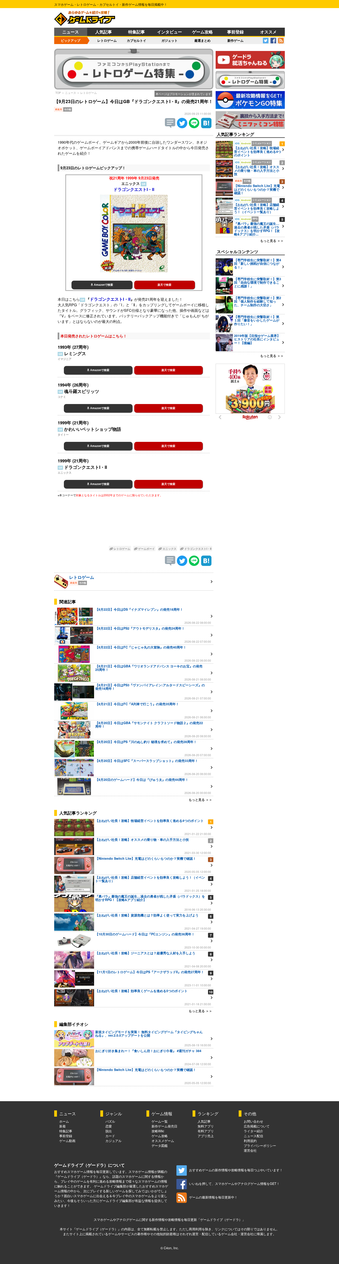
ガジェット (169, 40)
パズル (110, 1121)
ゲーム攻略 (202, 32)
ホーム (64, 1121)
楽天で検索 (164, 284)
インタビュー (169, 32)
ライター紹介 (253, 1131)
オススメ (268, 32)
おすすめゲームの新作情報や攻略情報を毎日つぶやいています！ (236, 1170)
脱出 (108, 1131)
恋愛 (108, 1126)
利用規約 (250, 1140)
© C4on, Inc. (170, 1248)
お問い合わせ (253, 1121)
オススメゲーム (163, 1140)
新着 (62, 1126)
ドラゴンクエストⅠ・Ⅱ (197, 548)
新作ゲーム (235, 40)
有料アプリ (206, 1131)
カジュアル (113, 1140)
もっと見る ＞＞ (200, 799)
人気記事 (103, 32)
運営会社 (250, 1150)
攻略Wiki (158, 1131)
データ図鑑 (160, 1145)
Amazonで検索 (103, 284)
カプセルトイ (136, 40)
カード (110, 1135)
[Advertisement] (133, 522)
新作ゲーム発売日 (164, 1126)
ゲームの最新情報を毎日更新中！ (213, 1197)
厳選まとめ (202, 40)
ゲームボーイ (146, 548)
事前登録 (235, 32)
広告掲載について (257, 1126)
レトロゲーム (107, 40)
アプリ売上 (206, 1135)
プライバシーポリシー (260, 1145)
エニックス (169, 548)
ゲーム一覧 (160, 1121)
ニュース (70, 32)
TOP (58, 93)
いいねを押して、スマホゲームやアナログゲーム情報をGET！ (234, 1183)
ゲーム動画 (67, 1140)
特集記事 (136, 32)
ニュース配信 (253, 1135)
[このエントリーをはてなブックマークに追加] (206, 126)
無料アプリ (206, 1126)
